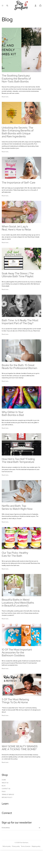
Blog (3, 786)
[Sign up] (39, 828)
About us (5, 783)
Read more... (5, 97)
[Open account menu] (35, 5)
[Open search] (7, 5)
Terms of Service (8, 794)
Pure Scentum (24, 842)
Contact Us (6, 789)
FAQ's (3, 791)
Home (4, 780)
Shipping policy (36, 846)
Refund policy (7, 797)
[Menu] (2, 5)
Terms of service (25, 846)
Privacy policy (16, 846)
